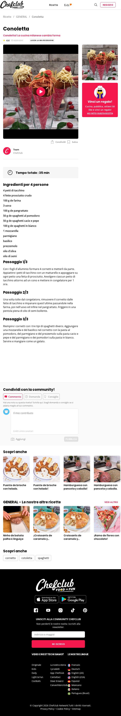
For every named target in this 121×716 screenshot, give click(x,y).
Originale (36, 664)
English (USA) (78, 677)
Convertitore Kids (59, 685)
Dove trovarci (56, 680)
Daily (34, 672)
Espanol (76, 680)
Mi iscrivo (58, 644)
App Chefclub (57, 672)
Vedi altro (111, 502)
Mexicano (76, 685)
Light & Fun (37, 677)
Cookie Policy (63, 708)
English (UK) (78, 672)
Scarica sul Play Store (73, 599)
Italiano (75, 689)
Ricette (53, 5)
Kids (34, 668)
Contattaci (55, 677)
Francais (76, 664)
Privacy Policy (47, 708)
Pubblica (71, 439)
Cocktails (36, 680)
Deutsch (76, 668)
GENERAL (21, 16)
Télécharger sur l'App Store (46, 599)
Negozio (108, 4)
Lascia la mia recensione (42, 40)
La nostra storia (58, 664)
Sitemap (76, 708)
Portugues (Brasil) (80, 693)
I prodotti (55, 668)
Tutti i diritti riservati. (80, 705)
